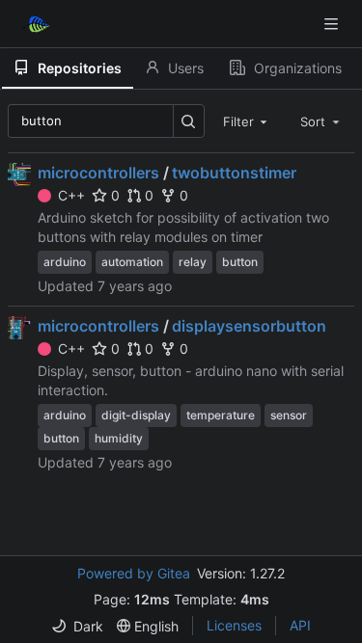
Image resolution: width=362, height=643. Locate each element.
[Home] (37, 24)
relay (193, 262)
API (300, 625)
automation (132, 262)
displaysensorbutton (249, 325)
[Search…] (189, 121)
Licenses (234, 625)
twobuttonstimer (234, 172)
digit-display (136, 415)
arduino (64, 262)
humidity (119, 438)
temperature (220, 415)
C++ (71, 195)
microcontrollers (98, 172)
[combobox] (247, 120)
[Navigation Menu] (333, 24)
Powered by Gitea (133, 573)
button (240, 262)
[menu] (77, 626)
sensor (288, 415)
